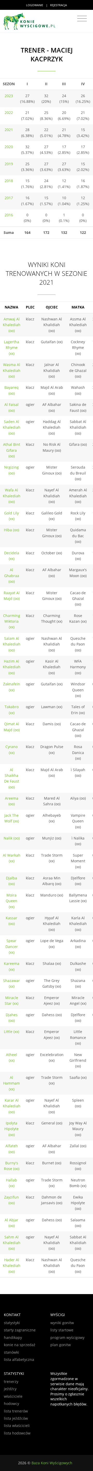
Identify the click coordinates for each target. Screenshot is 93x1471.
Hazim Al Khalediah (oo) (11, 667)
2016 (9, 214)
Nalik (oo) (12, 838)
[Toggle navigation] (82, 18)
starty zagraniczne (20, 1330)
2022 (9, 112)
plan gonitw (60, 1344)
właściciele (13, 1396)
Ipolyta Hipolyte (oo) (11, 1129)
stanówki (11, 1352)
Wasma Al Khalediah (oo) (11, 370)
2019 (9, 163)
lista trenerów (16, 1411)
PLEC (30, 307)
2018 (9, 180)
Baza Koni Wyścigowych (52, 1462)
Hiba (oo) (11, 529)
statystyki (12, 1322)
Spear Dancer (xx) (11, 946)
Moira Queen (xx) (11, 901)
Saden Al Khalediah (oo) (11, 427)
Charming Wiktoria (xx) (11, 621)
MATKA (78, 307)
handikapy (13, 1337)
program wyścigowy (67, 1337)
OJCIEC (52, 307)
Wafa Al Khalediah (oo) (11, 495)
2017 (9, 197)
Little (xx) (11, 1031)
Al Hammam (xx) (11, 1083)
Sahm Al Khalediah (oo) (11, 1243)
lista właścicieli (17, 1425)
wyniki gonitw (62, 1322)
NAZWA (11, 307)
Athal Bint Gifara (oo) (11, 450)
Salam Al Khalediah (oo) (11, 644)
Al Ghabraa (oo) (11, 575)
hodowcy (11, 1403)
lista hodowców (17, 1433)
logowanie (34, 5)
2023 (9, 95)
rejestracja (58, 5)
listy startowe (61, 1330)
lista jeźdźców (16, 1418)
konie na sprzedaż (19, 1344)
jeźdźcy (10, 1388)
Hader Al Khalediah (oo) (11, 1265)
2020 (9, 146)
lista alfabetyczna (19, 1359)
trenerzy (11, 1381)
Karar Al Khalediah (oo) (11, 1106)
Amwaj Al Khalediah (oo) (11, 325)
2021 (9, 129)
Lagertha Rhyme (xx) (11, 347)
